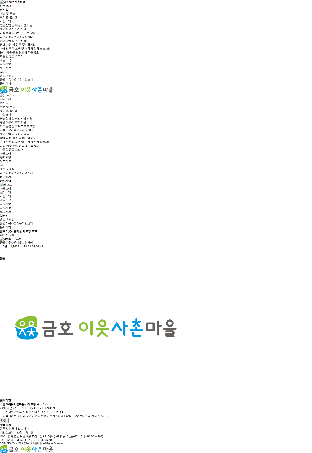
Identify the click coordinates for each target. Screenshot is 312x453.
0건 (4, 246)
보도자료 (5, 68)
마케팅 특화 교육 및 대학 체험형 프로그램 (25, 48)
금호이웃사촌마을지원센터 (16, 36)
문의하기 (5, 83)
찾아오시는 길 (8, 17)
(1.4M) (25, 404)
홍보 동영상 (7, 75)
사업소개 (5, 21)
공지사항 (5, 64)
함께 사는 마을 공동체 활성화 (18, 44)
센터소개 (5, 5)
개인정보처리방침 (11, 432)
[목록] (4, 253)
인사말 (4, 9)
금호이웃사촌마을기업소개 (16, 79)
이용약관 (28, 432)
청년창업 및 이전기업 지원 (16, 25)
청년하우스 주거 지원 (13, 29)
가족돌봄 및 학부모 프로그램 (17, 33)
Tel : (13, 440)
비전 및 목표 (7, 13)
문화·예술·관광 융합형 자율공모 (19, 52)
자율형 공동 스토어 (11, 56)
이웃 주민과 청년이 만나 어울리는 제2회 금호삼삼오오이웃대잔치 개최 (54, 416)
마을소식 (5, 60)
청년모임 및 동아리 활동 (14, 40)
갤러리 (4, 71)
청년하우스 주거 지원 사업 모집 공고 (33, 412)
